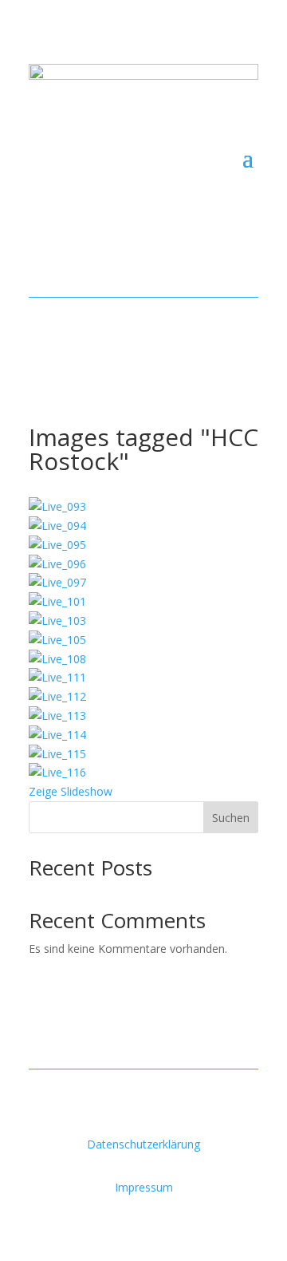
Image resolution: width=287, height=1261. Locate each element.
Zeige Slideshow (70, 791)
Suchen (231, 817)
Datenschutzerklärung (143, 1144)
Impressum (144, 1187)
